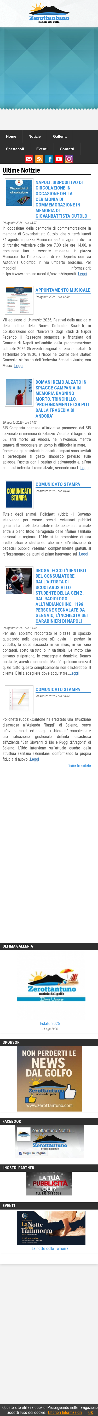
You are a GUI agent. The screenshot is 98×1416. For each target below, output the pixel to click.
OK (90, 1412)
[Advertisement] (49, 78)
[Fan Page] (49, 161)
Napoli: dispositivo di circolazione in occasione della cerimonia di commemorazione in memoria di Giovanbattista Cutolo (61, 199)
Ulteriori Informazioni (65, 1412)
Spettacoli (15, 149)
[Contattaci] (29, 161)
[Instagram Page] (69, 161)
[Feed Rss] (39, 161)
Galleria (60, 136)
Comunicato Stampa (58, 484)
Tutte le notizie (79, 766)
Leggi (82, 274)
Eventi (42, 149)
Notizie (34, 136)
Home (11, 136)
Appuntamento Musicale (63, 290)
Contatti (67, 149)
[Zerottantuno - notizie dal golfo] (49, 24)
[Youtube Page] (59, 161)
